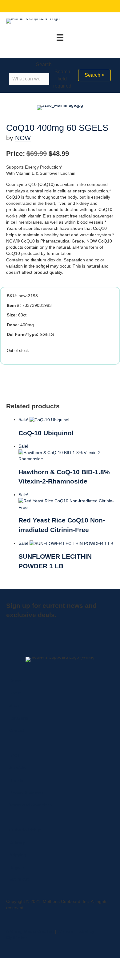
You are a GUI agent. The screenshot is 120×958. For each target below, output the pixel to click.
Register (17, 867)
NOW (23, 137)
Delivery (17, 842)
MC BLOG (19, 879)
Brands (16, 780)
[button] (94, 75)
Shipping (17, 854)
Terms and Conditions (30, 804)
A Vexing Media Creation (30, 931)
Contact (16, 730)
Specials (17, 767)
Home (15, 680)
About (15, 692)
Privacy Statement (27, 792)
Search (44, 64)
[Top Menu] (60, 37)
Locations (18, 717)
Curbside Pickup (25, 829)
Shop (14, 705)
